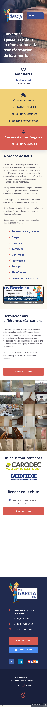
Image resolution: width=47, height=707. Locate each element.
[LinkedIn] (21, 661)
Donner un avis (25, 650)
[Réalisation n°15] (29, 421)
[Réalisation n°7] (29, 398)
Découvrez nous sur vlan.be (33, 661)
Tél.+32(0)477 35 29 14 (23, 144)
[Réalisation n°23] (29, 445)
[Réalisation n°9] (6, 410)
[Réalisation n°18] (18, 433)
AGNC (30, 685)
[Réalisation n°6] (18, 398)
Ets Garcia (13, 16)
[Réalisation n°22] (18, 445)
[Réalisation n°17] (6, 433)
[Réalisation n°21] (6, 445)
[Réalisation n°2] (18, 386)
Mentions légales (23, 683)
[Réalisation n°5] (6, 398)
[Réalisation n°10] (18, 410)
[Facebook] (11, 661)
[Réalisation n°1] (6, 386)
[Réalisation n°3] (29, 386)
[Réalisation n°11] (29, 410)
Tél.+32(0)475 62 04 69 (23, 113)
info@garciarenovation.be (24, 120)
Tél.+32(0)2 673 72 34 (23, 107)
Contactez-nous (23, 511)
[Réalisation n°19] (29, 433)
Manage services (37, 704)
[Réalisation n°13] (6, 421)
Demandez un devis (23, 371)
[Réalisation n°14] (18, 421)
